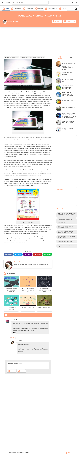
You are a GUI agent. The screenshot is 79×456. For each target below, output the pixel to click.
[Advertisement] (39, 40)
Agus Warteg (14, 319)
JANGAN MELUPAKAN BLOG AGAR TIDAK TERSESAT (11, 290)
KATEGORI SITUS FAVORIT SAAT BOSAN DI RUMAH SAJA (28, 290)
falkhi (18, 452)
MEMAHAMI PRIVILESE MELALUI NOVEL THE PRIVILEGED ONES (65, 232)
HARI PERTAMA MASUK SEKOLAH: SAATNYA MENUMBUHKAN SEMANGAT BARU (66, 221)
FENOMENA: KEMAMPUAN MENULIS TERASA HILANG (66, 237)
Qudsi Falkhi (17, 262)
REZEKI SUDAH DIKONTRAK (44, 307)
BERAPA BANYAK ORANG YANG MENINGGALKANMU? (65, 226)
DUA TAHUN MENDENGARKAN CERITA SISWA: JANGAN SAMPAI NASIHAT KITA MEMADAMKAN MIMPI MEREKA (67, 215)
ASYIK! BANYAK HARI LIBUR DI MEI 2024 (66, 245)
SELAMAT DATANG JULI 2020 (28, 308)
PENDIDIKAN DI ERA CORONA (11, 308)
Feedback (21, 371)
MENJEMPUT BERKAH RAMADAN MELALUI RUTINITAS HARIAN (67, 87)
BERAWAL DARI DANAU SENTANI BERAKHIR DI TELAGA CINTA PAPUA (68, 94)
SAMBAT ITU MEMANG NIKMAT (65, 241)
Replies (13, 337)
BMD (68, 453)
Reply (14, 332)
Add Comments (70, 21)
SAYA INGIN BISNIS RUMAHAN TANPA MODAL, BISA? (44, 290)
